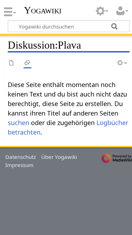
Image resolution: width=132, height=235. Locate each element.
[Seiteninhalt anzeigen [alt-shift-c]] (11, 63)
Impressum (19, 164)
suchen (18, 122)
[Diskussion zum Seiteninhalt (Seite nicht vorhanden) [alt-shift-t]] (27, 63)
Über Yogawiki (59, 156)
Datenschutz (20, 156)
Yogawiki (43, 10)
